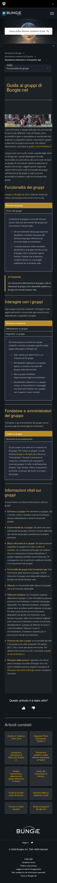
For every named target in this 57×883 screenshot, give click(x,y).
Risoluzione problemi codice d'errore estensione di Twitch (41, 756)
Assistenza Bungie (13, 53)
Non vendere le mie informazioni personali (28, 872)
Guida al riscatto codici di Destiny (16, 793)
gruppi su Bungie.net (15, 194)
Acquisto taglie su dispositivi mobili (41, 793)
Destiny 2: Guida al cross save (16, 737)
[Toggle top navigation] (53, 4)
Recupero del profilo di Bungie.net (22, 670)
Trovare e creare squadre (16, 807)
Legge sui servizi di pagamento (28, 869)
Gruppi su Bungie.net (25, 454)
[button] (52, 13)
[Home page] (18, 13)
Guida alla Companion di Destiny (41, 773)
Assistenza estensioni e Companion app (23, 59)
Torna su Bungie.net (28, 875)
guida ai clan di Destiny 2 (40, 146)
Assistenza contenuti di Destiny (19, 56)
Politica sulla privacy (28, 865)
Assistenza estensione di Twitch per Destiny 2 (16, 756)
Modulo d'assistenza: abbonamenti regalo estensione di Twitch (16, 776)
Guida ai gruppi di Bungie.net (41, 807)
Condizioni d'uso (28, 862)
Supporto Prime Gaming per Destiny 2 (41, 738)
